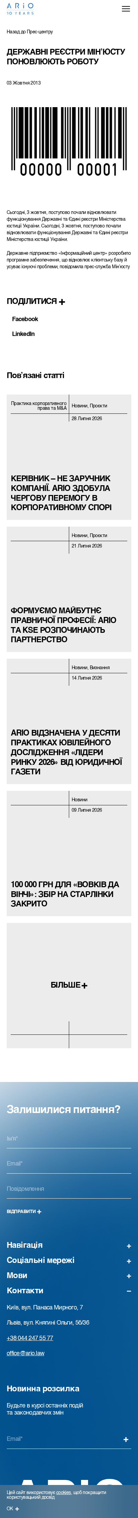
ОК (10, 1509)
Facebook (25, 319)
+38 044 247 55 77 (30, 1338)
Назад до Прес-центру (30, 32)
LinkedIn (23, 334)
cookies (63, 1492)
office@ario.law (25, 1354)
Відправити (21, 1211)
